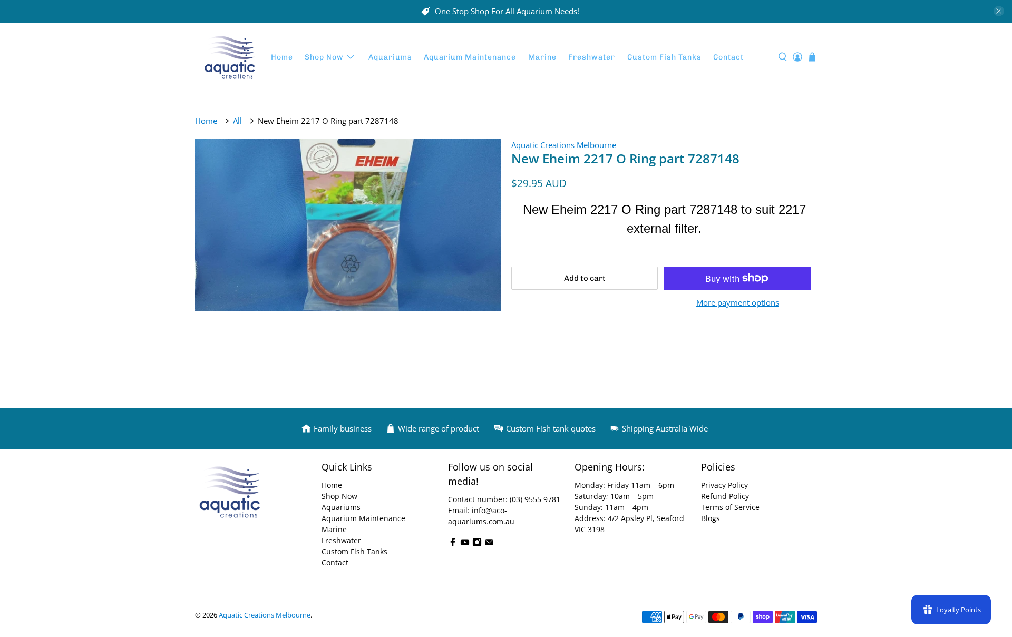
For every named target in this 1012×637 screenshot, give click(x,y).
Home (282, 57)
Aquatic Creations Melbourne (563, 145)
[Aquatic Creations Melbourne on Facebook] (453, 544)
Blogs (710, 518)
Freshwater (591, 57)
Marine (542, 57)
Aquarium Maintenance (470, 57)
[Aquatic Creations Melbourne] (230, 57)
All (237, 121)
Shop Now (324, 57)
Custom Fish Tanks (664, 57)
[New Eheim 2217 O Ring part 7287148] (348, 225)
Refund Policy (725, 496)
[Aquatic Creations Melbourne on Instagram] (477, 544)
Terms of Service (730, 507)
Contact (728, 57)
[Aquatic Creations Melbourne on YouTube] (465, 544)
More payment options (737, 302)
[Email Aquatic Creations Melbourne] (489, 544)
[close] (999, 11)
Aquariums (390, 57)
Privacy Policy (724, 485)
